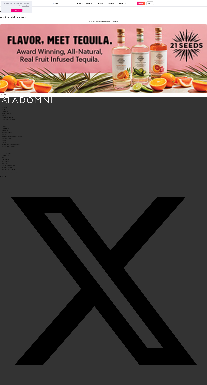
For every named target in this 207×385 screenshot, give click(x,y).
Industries (100, 3)
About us (4, 107)
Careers (4, 109)
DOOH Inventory (7, 153)
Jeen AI (4, 134)
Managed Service (7, 132)
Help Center (5, 159)
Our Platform (5, 130)
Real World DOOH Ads (8, 165)
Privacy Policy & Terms (8, 119)
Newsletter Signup (7, 117)
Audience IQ (5, 161)
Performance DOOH (8, 155)
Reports (4, 142)
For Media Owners (7, 167)
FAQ (3, 157)
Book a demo (5, 128)
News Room (5, 111)
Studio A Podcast (7, 113)
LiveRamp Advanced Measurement (12, 136)
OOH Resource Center (8, 169)
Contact (4, 115)
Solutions (89, 3)
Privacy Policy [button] (26, 6)
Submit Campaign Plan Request (11, 144)
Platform (78, 3)
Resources (111, 3)
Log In (150, 3)
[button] (1, 176)
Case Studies (5, 163)
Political (4, 140)
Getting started (6, 138)
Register (4, 126)
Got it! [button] (17, 10)
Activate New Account (8, 146)
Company (122, 3)
